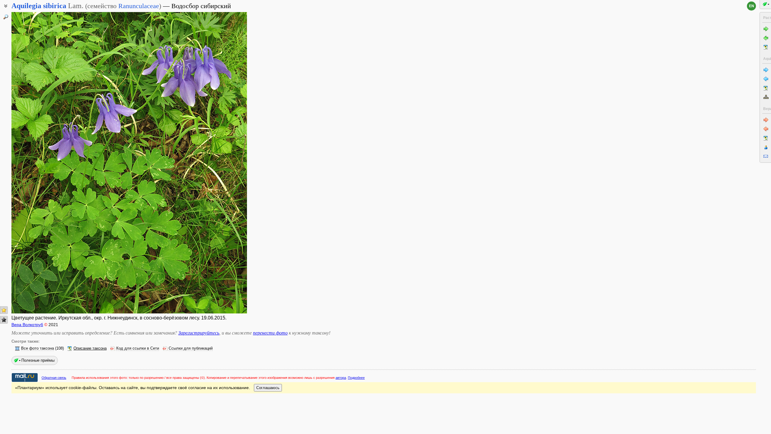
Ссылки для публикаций (191, 348)
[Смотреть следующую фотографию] (221, 162)
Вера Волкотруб (27, 324)
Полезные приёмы (38, 360)
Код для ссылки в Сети (137, 348)
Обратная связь (54, 377)
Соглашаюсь (267, 387)
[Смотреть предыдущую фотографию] (36, 162)
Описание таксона (90, 348)
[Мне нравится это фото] (4, 310)
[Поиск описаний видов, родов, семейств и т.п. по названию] (5, 16)
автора (341, 377)
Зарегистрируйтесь (198, 332)
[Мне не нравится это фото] (4, 320)
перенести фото (270, 332)
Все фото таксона (37, 348)
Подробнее (356, 377)
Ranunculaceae (138, 6)
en (751, 6)
